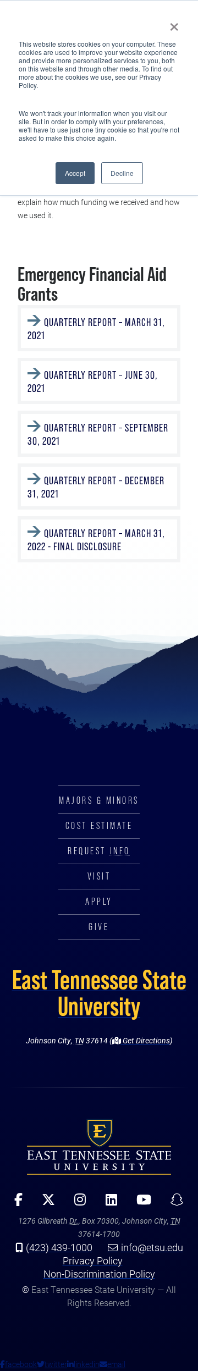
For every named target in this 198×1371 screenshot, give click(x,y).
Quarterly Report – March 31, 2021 (96, 328)
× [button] (174, 23)
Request (99, 850)
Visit (99, 876)
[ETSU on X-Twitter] (45, 1203)
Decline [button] (122, 173)
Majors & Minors (99, 800)
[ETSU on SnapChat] (173, 1203)
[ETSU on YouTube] (140, 1203)
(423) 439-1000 (59, 1247)
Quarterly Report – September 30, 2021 (98, 434)
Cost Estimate (99, 825)
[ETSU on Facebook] (15, 1203)
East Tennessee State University (99, 993)
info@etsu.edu (152, 1247)
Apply (99, 901)
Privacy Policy (93, 1260)
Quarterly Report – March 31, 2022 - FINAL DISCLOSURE (96, 539)
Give (99, 926)
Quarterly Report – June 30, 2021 (93, 381)
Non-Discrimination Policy (99, 1273)
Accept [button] (75, 173)
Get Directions (145, 1040)
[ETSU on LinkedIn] (107, 1203)
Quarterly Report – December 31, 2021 (96, 487)
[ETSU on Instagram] (76, 1203)
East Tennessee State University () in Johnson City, (99, 1147)
